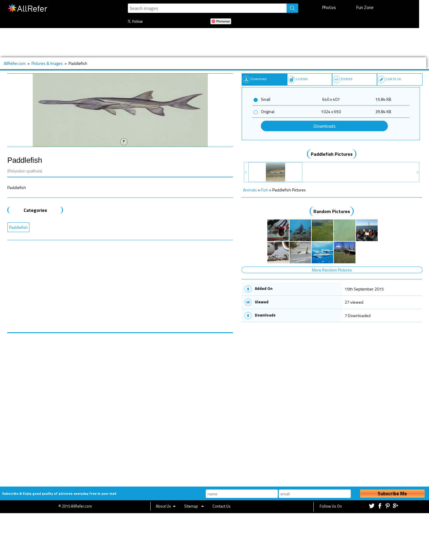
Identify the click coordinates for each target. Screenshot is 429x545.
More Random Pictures (332, 270)
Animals (250, 190)
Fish (264, 190)
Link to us (393, 79)
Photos (329, 7)
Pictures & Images (47, 63)
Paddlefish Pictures (332, 154)
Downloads (324, 125)
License (302, 79)
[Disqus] (120, 406)
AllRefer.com (15, 63)
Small (265, 99)
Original (267, 111)
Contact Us (221, 506)
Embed (346, 79)
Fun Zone (365, 7)
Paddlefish (18, 227)
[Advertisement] (192, 43)
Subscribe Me (392, 493)
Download (258, 79)
